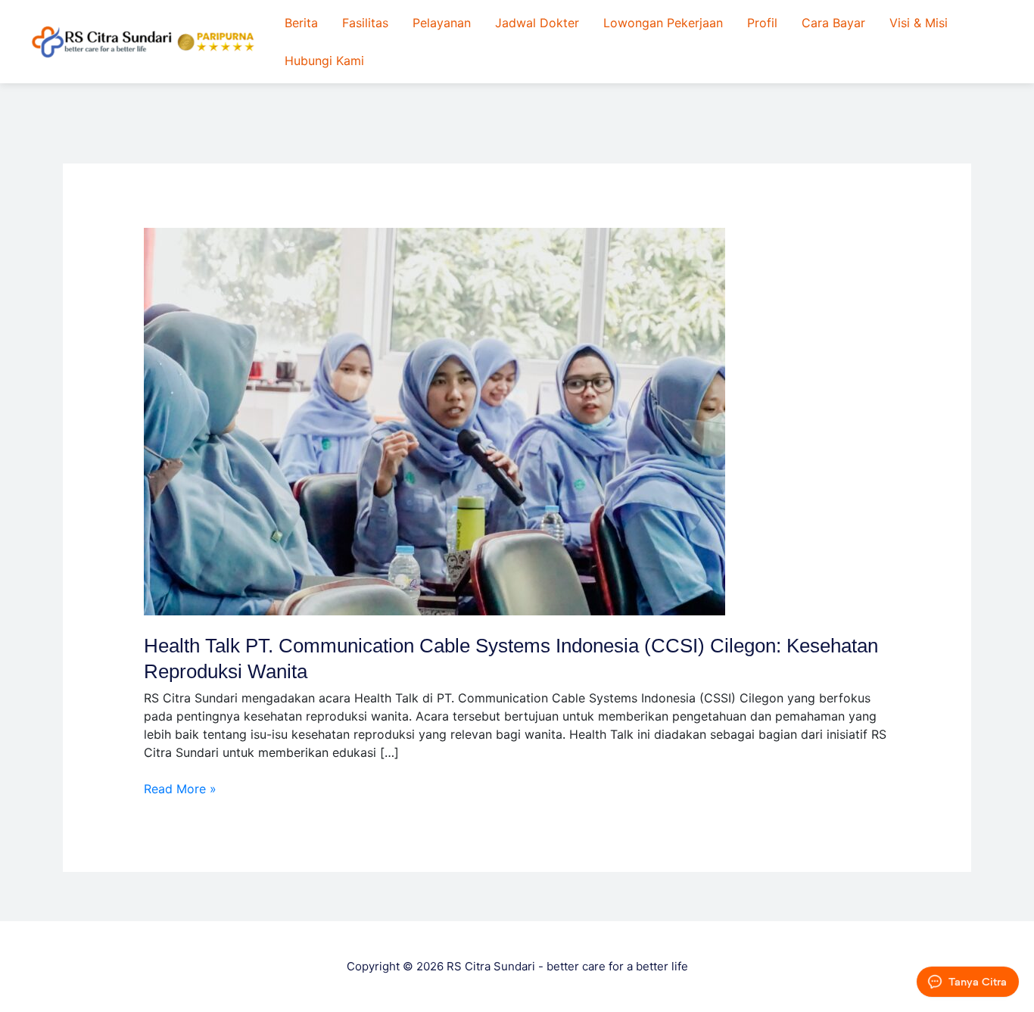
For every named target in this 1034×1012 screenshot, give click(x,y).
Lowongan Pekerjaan (663, 22)
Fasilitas (365, 22)
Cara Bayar (833, 22)
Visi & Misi (918, 22)
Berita (301, 22)
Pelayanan (442, 22)
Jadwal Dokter (537, 22)
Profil (762, 22)
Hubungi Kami (324, 60)
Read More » (180, 788)
